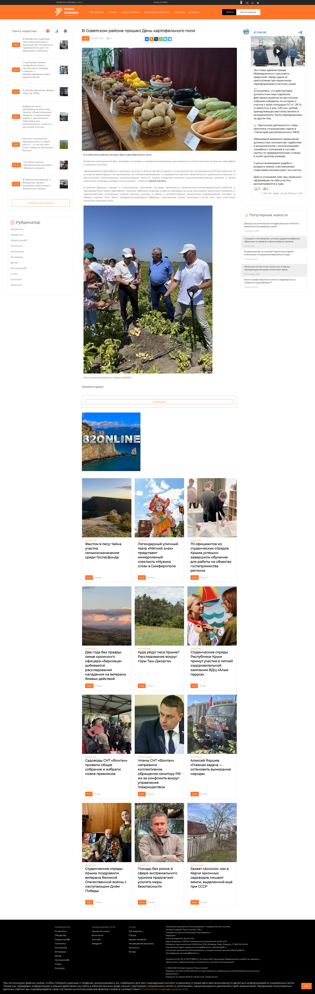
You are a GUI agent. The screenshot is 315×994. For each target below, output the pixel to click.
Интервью (17, 257)
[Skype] (165, 39)
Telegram (97, 943)
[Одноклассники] (241, 2)
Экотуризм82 (19, 268)
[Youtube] (253, 2)
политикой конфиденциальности (165, 989)
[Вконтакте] (247, 2)
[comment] (65, 31)
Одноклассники (101, 931)
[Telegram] (258, 2)
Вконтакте (97, 935)
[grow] (56, 31)
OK (306, 986)
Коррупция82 (19, 240)
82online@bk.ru (220, 947)
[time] (48, 31)
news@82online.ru (204, 947)
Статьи (132, 935)
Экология (16, 284)
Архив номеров (137, 939)
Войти (230, 12)
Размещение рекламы (156, 12)
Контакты (179, 12)
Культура (16, 279)
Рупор (195, 12)
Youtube (96, 939)
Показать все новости (41, 202)
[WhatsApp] (161, 39)
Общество (17, 234)
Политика (17, 245)
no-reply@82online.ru (189, 953)
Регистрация (248, 12)
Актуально (17, 229)
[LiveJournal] (156, 39)
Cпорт (14, 273)
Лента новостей (24, 31)
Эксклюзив (17, 251)
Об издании (97, 12)
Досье (14, 262)
